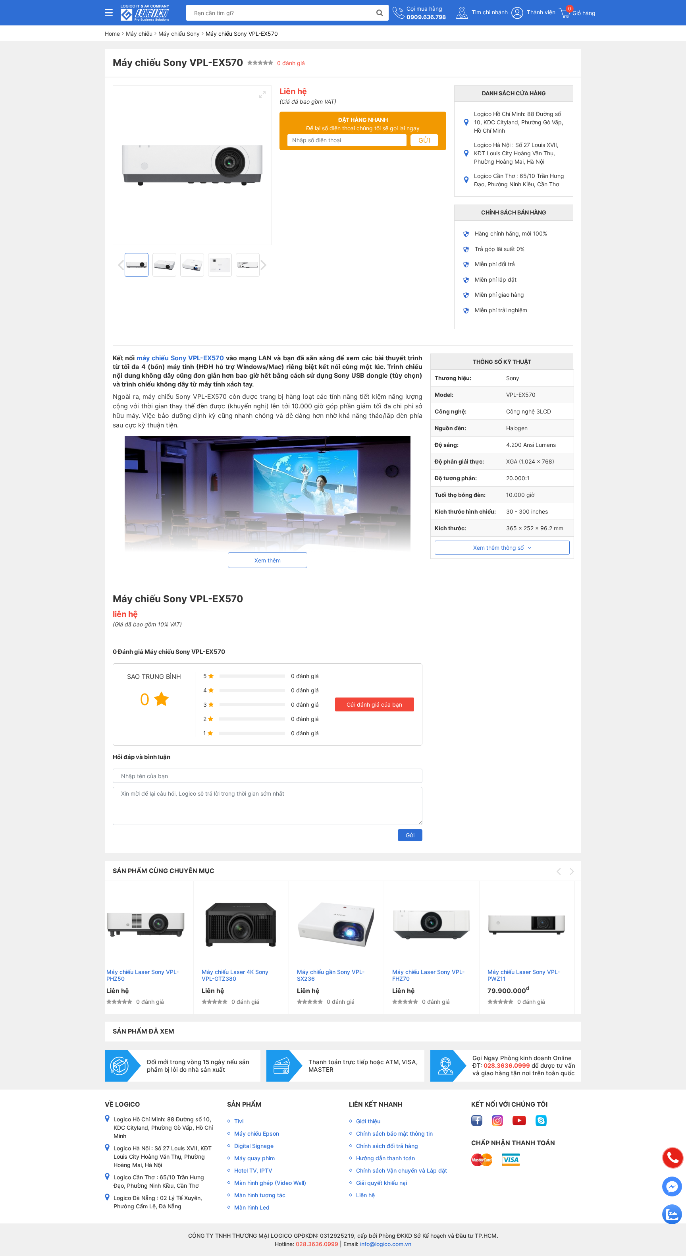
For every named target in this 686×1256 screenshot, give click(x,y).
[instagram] (498, 1119)
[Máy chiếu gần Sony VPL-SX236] (247, 924)
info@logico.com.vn (384, 1244)
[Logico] (145, 13)
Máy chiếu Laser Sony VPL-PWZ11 (435, 975)
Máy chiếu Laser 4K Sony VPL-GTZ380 (146, 975)
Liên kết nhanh (376, 1104)
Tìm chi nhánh (489, 12)
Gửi (424, 140)
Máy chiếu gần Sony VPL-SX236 (242, 975)
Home (112, 33)
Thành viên (540, 12)
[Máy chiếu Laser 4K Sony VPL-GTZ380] (152, 924)
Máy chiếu (139, 33)
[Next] (262, 265)
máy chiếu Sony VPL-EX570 (180, 358)
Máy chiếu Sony (179, 33)
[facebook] (477, 1119)
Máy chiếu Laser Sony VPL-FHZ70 (340, 975)
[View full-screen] (262, 94)
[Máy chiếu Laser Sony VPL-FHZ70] (343, 924)
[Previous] (122, 265)
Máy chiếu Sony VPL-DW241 (532, 971)
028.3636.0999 (316, 1244)
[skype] (541, 1119)
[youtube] (520, 1119)
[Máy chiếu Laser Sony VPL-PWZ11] (438, 924)
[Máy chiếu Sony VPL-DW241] (533, 924)
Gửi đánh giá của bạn (374, 704)
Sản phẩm (244, 1104)
